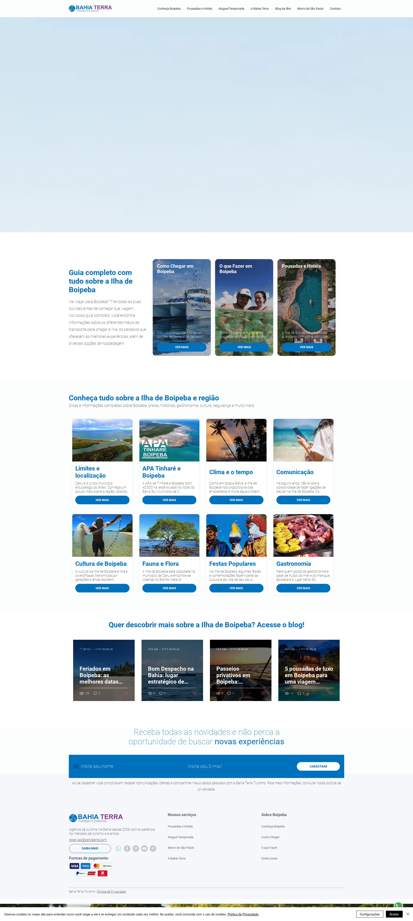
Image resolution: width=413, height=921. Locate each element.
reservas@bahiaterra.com (88, 840)
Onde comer (269, 858)
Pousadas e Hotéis (180, 826)
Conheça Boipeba (273, 826)
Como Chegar (270, 837)
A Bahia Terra (177, 858)
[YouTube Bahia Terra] (144, 848)
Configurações (370, 914)
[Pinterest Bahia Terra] (153, 848)
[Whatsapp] (118, 848)
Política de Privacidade (111, 891)
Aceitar (394, 914)
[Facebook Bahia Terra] (127, 848)
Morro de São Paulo (181, 847)
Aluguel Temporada (181, 837)
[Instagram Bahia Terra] (136, 848)
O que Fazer (269, 847)
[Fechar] (407, 914)
